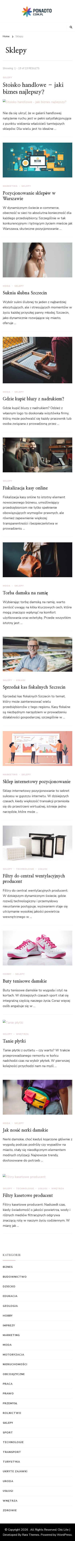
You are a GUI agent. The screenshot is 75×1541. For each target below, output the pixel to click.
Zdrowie (10, 1510)
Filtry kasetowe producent (28, 1195)
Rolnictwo (12, 1413)
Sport (8, 1432)
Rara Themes (30, 1535)
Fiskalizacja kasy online (25, 488)
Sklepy (7, 77)
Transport (12, 1452)
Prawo (8, 1393)
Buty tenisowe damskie (25, 981)
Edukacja (10, 1296)
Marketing (10, 186)
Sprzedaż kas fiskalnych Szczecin (34, 687)
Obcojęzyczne (14, 1374)
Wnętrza (22, 1034)
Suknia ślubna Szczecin (25, 293)
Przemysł (10, 1403)
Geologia (10, 1306)
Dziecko (9, 1286)
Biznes (8, 1267)
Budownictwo (15, 1277)
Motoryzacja (13, 1354)
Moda (6, 285)
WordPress (64, 1535)
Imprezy (9, 1325)
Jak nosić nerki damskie (25, 1130)
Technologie (25, 869)
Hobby (7, 974)
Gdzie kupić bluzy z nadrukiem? (33, 399)
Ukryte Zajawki (15, 1471)
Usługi (20, 680)
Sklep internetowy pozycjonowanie (36, 782)
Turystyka (11, 1461)
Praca (8, 1384)
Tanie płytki (14, 1041)
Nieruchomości (15, 1364)
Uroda (8, 1481)
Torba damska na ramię (25, 593)
